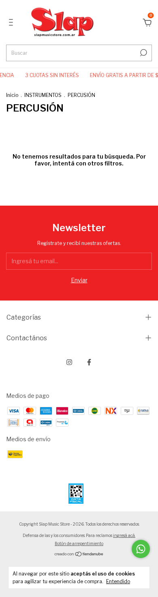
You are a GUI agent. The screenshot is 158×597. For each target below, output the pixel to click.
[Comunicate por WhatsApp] (141, 549)
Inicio (12, 95)
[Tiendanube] (79, 554)
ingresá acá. (124, 535)
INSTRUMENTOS (43, 95)
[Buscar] (143, 52)
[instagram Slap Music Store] (69, 362)
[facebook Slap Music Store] (89, 362)
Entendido (118, 581)
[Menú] (12, 23)
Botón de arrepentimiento (79, 543)
